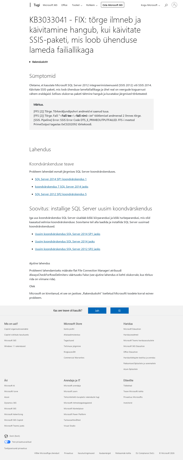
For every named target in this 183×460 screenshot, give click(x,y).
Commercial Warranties (74, 357)
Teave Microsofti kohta (133, 391)
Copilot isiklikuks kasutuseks (16, 334)
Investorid (127, 402)
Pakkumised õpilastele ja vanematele (139, 363)
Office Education (130, 352)
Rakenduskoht (40, 61)
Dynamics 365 (10, 402)
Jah (97, 310)
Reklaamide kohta (123, 453)
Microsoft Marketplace (73, 408)
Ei (119, 310)
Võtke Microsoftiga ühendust (46, 453)
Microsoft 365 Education (134, 346)
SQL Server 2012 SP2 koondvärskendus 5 (61, 194)
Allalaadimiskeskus (72, 334)
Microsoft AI (9, 385)
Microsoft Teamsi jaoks (14, 425)
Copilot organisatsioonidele (16, 329)
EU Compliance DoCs (145, 453)
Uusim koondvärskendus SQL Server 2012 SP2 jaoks (67, 249)
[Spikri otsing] (166, 5)
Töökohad (127, 385)
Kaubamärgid (105, 453)
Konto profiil (69, 329)
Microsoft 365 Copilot (13, 420)
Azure (6, 397)
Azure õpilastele (130, 369)
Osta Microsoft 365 (113, 4)
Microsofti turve (11, 391)
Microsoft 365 (50, 4)
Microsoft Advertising (13, 414)
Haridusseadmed (130, 334)
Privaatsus (68, 453)
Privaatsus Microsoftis (133, 397)
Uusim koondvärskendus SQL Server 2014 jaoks (65, 241)
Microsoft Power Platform (75, 414)
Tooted (76, 4)
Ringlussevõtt (70, 352)
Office (64, 4)
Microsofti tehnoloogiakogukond (78, 402)
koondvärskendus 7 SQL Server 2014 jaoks (61, 186)
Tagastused (69, 340)
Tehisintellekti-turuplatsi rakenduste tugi (81, 397)
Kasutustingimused (86, 453)
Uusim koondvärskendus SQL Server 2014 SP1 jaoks (67, 234)
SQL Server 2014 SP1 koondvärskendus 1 (61, 179)
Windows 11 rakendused (14, 346)
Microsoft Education (132, 329)
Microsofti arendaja (72, 385)
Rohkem (90, 4)
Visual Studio (69, 425)
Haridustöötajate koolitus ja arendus (139, 357)
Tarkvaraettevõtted (72, 420)
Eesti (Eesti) (15, 436)
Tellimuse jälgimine (72, 346)
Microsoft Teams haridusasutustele (138, 340)
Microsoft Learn (70, 391)
